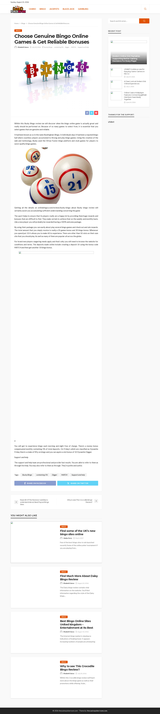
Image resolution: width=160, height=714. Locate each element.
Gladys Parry (67, 538)
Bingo (43, 9)
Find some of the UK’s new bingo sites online (77, 532)
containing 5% (58, 47)
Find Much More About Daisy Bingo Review (79, 577)
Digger (67, 47)
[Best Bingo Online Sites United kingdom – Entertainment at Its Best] (33, 632)
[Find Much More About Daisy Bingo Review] (33, 587)
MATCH (73, 47)
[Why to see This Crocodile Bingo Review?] (33, 677)
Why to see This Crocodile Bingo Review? (77, 668)
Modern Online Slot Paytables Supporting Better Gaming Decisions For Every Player (126, 58)
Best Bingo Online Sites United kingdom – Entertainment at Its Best (76, 624)
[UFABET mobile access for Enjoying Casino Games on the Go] (116, 72)
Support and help (83, 47)
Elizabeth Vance (23, 47)
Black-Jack (68, 9)
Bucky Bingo (48, 47)
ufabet (111, 122)
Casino (32, 9)
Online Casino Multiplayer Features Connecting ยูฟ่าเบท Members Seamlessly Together (135, 96)
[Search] (145, 9)
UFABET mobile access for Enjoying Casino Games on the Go (134, 71)
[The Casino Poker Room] (18, 9)
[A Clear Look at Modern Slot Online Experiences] (116, 84)
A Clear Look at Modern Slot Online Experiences (135, 82)
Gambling (83, 9)
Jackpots (54, 9)
